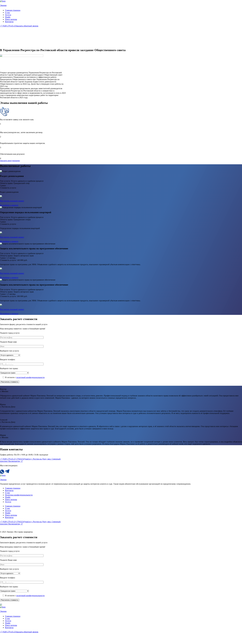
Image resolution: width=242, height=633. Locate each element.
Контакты (9, 22)
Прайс (7, 17)
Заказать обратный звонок (27, 26)
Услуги (8, 15)
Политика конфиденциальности (19, 495)
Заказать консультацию (10, 161)
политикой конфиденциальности (30, 377)
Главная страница (12, 10)
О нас (7, 12)
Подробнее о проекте (9, 205)
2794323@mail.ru (23, 459)
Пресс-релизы (11, 19)
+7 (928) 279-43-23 (8, 26)
